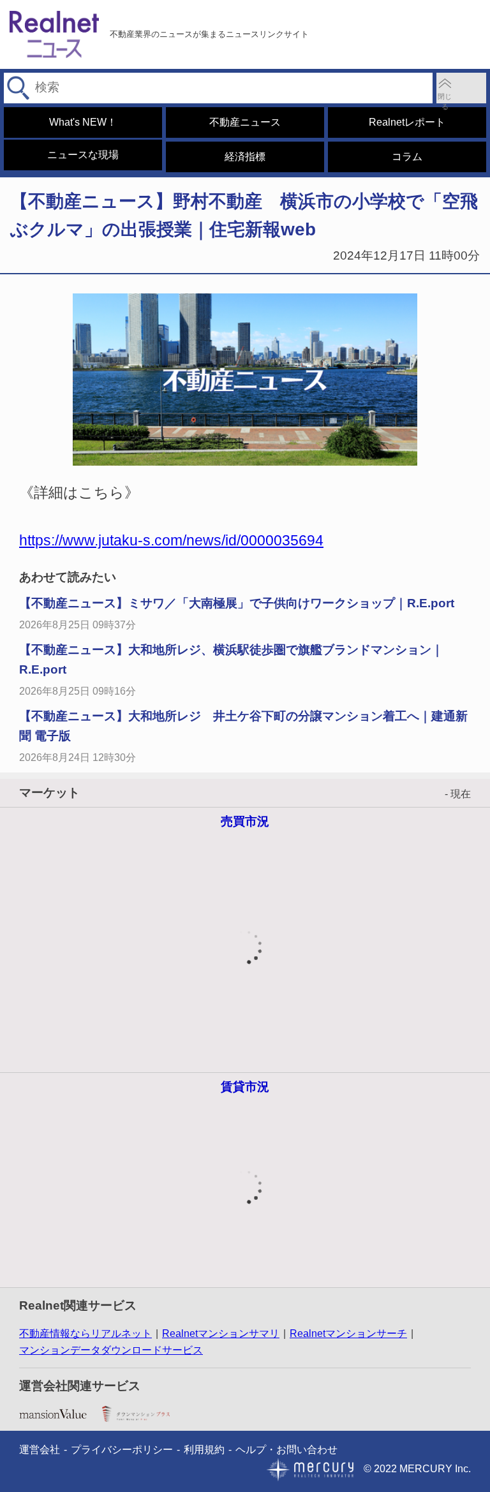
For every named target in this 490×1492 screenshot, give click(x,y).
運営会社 (39, 1449)
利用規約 (204, 1449)
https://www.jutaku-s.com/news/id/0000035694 (171, 540)
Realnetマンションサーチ (348, 1333)
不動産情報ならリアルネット (85, 1333)
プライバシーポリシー (122, 1449)
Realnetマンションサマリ (220, 1333)
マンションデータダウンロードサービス (111, 1350)
